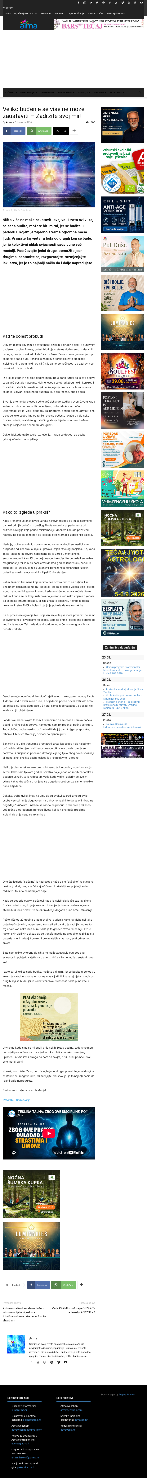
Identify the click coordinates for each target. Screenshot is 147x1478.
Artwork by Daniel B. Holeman (17, 210)
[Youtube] (141, 2)
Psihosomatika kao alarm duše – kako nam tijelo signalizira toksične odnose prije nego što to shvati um (24, 1314)
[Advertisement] (73, 59)
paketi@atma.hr (26, 1467)
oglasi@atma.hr (32, 1419)
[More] (74, 131)
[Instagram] (84, 2)
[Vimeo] (122, 2)
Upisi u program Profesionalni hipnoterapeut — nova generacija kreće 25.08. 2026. (122, 670)
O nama (7, 13)
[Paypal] (97, 2)
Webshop (59, 13)
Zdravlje (83, 92)
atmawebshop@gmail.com (26, 1429)
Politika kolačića (95, 13)
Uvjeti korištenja (76, 13)
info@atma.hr (19, 1410)
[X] (116, 2)
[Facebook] (78, 2)
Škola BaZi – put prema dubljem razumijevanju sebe (122, 697)
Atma (9, 122)
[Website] (129, 2)
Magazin (99, 92)
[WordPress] (135, 2)
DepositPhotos (127, 1394)
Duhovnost (47, 92)
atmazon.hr (81, 1419)
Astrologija (27, 92)
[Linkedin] (91, 2)
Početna (9, 92)
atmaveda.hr (67, 1429)
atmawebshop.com (71, 1410)
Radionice (116, 92)
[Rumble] (103, 2)
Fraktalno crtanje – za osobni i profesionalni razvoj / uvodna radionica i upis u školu (121, 705)
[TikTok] (110, 2)
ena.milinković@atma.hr (25, 1457)
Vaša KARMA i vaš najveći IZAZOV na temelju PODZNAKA (73, 1310)
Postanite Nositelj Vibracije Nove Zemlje (123, 690)
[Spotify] (53, 1362)
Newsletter (46, 13)
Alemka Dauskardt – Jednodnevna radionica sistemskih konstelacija (122, 727)
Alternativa (64, 92)
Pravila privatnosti (116, 13)
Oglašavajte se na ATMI (25, 13)
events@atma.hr (20, 1443)
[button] (139, 92)
